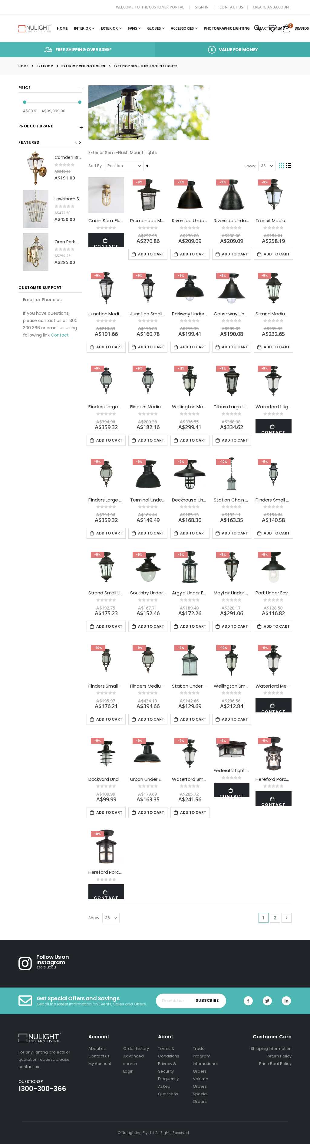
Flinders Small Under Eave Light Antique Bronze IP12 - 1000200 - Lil (106, 686)
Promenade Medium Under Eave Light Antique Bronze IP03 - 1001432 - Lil (148, 221)
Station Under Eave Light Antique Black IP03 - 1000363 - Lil (190, 686)
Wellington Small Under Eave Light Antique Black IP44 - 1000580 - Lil (231, 686)
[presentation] (79, 142)
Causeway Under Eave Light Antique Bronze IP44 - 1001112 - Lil (231, 314)
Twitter (267, 1000)
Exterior (45, 66)
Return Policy (279, 1056)
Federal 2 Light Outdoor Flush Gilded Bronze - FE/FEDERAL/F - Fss (231, 771)
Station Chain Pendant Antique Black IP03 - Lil (231, 500)
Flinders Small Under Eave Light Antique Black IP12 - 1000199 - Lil (273, 500)
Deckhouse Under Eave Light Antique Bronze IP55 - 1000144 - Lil (190, 500)
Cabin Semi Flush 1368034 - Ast (106, 221)
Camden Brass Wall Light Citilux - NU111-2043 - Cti (68, 157)
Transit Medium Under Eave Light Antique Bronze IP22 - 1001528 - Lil (273, 221)
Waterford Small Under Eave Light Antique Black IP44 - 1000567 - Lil (190, 779)
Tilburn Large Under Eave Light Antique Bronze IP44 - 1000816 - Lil (231, 407)
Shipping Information (271, 1048)
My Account (99, 1064)
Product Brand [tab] (36, 126)
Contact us (99, 1056)
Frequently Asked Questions (168, 1086)
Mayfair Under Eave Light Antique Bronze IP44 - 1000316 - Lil (231, 593)
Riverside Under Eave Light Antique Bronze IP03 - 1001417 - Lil (190, 221)
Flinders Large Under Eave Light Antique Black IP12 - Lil (106, 407)
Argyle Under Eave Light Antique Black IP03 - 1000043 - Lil (190, 593)
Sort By (95, 166)
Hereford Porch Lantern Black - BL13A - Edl (273, 779)
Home (23, 66)
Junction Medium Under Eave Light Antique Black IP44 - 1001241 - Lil (106, 314)
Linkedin (286, 1000)
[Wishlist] (272, 28)
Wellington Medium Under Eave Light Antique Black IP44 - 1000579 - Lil (190, 407)
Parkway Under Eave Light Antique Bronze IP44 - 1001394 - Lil (190, 314)
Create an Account (272, 7)
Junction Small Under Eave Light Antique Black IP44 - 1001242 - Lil (148, 314)
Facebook (248, 1000)
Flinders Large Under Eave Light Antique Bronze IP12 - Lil (106, 500)
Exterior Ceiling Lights (83, 66)
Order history (136, 1048)
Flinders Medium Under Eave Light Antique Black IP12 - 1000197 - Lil (148, 407)
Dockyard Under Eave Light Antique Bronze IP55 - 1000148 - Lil (106, 779)
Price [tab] (24, 87)
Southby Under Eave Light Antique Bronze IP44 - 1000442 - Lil (148, 593)
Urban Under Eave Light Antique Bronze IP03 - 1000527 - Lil (148, 779)
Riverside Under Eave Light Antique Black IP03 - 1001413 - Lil (231, 221)
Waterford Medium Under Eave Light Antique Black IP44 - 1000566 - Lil (273, 686)
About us (97, 1048)
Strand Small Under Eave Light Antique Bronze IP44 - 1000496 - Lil (106, 593)
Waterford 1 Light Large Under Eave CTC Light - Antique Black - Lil (273, 407)
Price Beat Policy (275, 1064)
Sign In (202, 7)
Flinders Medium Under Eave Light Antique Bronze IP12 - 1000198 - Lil (148, 686)
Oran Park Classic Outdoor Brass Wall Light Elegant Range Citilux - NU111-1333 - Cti (68, 242)
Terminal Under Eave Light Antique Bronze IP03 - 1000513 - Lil (148, 500)
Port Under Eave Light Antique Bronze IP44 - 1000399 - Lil (273, 593)
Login (128, 1071)
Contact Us (231, 7)
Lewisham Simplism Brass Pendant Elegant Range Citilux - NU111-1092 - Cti (68, 199)
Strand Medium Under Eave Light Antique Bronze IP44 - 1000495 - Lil (273, 314)
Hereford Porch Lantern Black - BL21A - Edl (106, 872)
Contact (60, 335)
